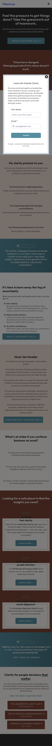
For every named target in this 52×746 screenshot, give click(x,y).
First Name (16, 109)
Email (14, 121)
